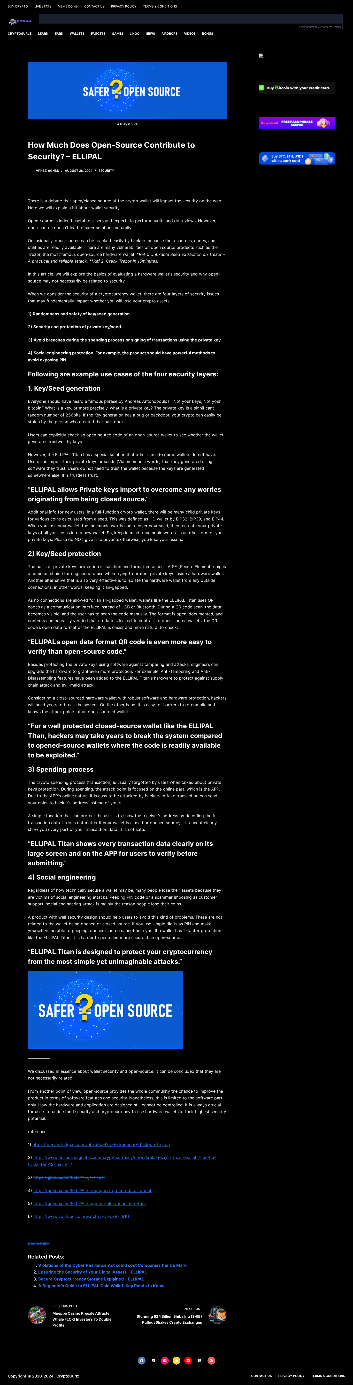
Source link (39, 1243)
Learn (43, 33)
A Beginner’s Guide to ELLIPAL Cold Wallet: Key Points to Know (101, 1285)
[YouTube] (188, 1361)
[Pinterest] (211, 1361)
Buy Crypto (18, 6)
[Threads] (200, 1361)
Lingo (134, 33)
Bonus (207, 33)
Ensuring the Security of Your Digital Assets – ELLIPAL (92, 1272)
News (150, 33)
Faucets (98, 33)
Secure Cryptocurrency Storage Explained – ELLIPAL (91, 1279)
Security (106, 171)
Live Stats (42, 6)
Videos (190, 33)
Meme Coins (68, 6)
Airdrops (170, 33)
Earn (59, 33)
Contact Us (94, 6)
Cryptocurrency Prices (313, 26)
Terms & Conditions (160, 6)
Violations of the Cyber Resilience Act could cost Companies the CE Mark (112, 1265)
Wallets (77, 33)
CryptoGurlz (20, 33)
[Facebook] (141, 1361)
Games (117, 33)
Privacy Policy (123, 6)
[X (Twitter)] (153, 1361)
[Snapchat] (176, 1361)
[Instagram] (165, 1361)
